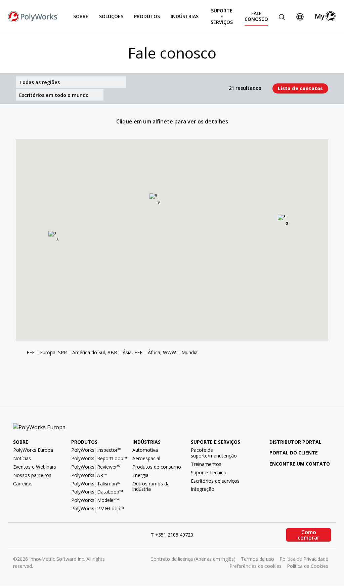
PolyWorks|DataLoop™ (97, 491)
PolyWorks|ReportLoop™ (99, 458)
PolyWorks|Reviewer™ (96, 467)
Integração (202, 489)
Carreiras (23, 483)
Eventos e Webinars (34, 467)
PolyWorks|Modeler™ (95, 500)
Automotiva (145, 450)
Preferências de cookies (255, 566)
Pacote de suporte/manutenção (214, 453)
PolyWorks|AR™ (89, 475)
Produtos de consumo (156, 467)
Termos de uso (257, 559)
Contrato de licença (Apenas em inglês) (192, 559)
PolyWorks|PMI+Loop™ (97, 508)
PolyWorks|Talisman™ (96, 483)
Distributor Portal (295, 442)
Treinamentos (206, 464)
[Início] (33, 16)
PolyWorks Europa (33, 450)
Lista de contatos (300, 88)
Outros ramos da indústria (151, 486)
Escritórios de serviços (215, 481)
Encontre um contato (299, 464)
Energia (140, 475)
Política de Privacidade (304, 559)
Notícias (22, 458)
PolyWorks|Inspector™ (96, 450)
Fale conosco (256, 16)
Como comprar (308, 534)
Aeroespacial (146, 458)
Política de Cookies (307, 566)
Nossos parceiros (32, 475)
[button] (85, 203)
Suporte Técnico (208, 472)
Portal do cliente (293, 452)
